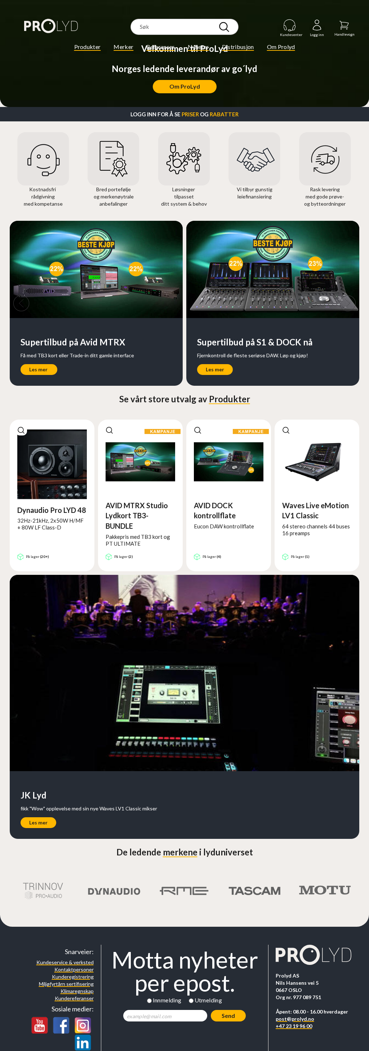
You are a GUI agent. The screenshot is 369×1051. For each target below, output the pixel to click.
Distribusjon (238, 46)
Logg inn (317, 25)
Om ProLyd (184, 86)
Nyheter (198, 46)
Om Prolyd (281, 46)
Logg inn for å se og (184, 114)
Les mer (39, 369)
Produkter (87, 46)
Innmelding (167, 1000)
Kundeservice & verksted (65, 962)
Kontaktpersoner (74, 969)
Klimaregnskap (77, 991)
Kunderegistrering (73, 977)
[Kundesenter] (290, 25)
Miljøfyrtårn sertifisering (66, 984)
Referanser (160, 46)
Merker (123, 46)
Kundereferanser (74, 998)
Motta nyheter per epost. (184, 971)
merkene (180, 852)
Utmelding (208, 1000)
